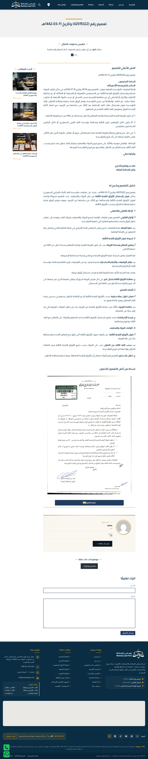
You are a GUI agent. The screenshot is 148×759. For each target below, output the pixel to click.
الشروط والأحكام (20, 756)
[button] (74, 55)
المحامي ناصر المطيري (92, 665)
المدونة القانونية (94, 669)
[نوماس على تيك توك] (120, 736)
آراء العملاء (96, 682)
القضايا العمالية (64, 669)
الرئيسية (132, 5)
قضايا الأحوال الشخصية (61, 665)
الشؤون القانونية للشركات (60, 682)
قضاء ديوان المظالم (62, 678)
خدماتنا (111, 5)
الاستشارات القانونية (62, 686)
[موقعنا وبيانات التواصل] (48, 5)
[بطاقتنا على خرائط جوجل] (109, 736)
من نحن (121, 5)
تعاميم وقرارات (89, 566)
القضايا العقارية (64, 673)
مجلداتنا (91, 5)
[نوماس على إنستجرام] (132, 736)
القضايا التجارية (64, 661)
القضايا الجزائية (64, 656)
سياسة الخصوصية (33, 756)
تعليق (132, 596)
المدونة (101, 5)
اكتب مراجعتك (10, 736)
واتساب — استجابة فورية (25, 672)
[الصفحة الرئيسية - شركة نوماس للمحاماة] (125, 654)
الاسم (132, 585)
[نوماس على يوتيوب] (126, 736)
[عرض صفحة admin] (123, 527)
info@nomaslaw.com (26, 677)
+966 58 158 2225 (27, 666)
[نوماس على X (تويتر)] (137, 736)
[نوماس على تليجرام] (115, 736)
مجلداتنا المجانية (94, 678)
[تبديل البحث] (39, 4)
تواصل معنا (62, 5)
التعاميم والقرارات (77, 5)
